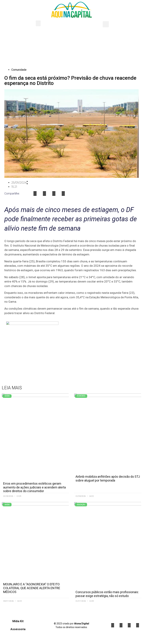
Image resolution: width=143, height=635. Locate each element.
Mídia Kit (18, 621)
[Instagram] (121, 625)
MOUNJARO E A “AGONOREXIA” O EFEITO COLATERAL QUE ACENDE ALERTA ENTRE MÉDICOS (31, 588)
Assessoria (17, 629)
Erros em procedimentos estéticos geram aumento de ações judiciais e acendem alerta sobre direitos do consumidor (34, 487)
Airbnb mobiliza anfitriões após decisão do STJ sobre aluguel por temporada (108, 478)
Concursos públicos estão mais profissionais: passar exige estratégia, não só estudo (107, 594)
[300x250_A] (32, 324)
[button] (38, 23)
